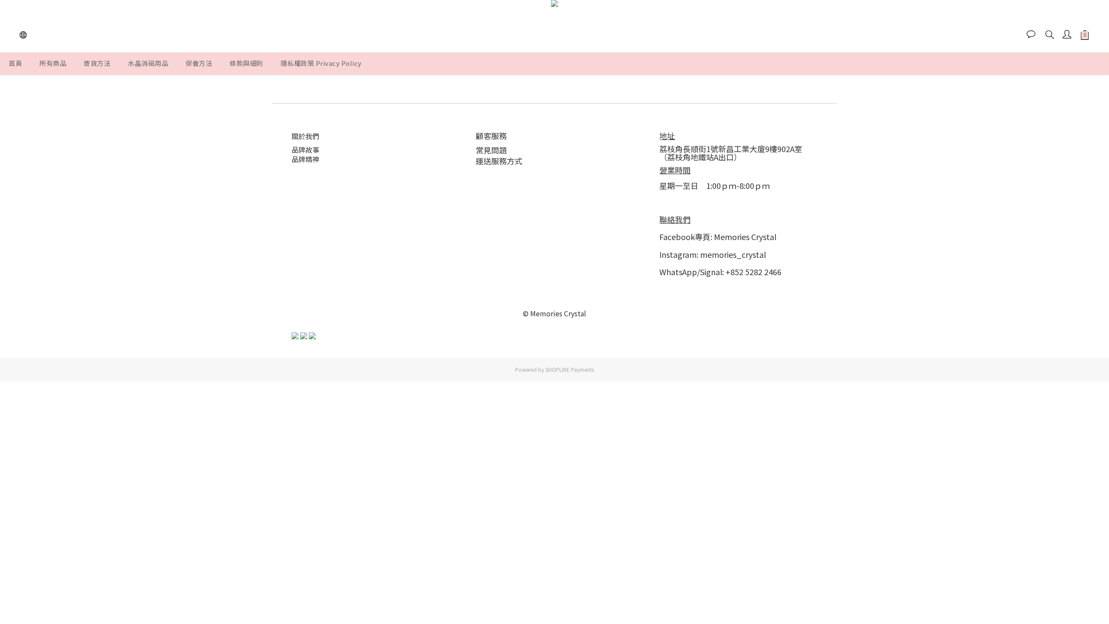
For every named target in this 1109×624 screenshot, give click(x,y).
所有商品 (52, 63)
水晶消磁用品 (148, 63)
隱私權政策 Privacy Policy (321, 63)
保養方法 (198, 63)
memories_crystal (733, 254)
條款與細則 (246, 63)
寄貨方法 (97, 63)
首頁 (15, 63)
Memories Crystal (745, 236)
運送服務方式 (499, 160)
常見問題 (491, 150)
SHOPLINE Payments (569, 369)
